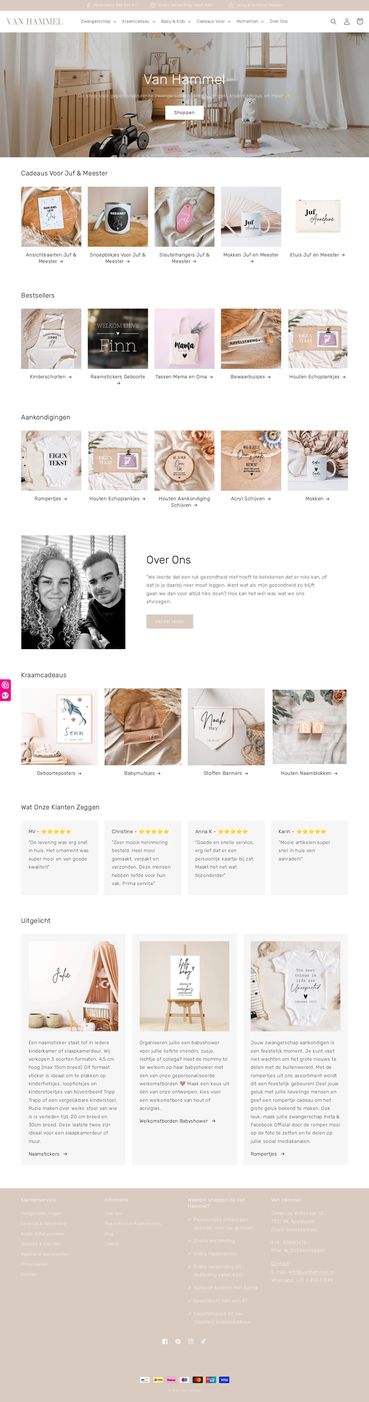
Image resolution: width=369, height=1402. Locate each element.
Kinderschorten (48, 377)
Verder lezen (169, 621)
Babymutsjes (139, 773)
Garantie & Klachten (41, 1243)
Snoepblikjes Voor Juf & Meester (118, 258)
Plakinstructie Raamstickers (133, 1223)
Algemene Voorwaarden (45, 1254)
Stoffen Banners (223, 773)
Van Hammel (191, 1390)
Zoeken (112, 1243)
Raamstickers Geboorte (117, 377)
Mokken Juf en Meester (251, 255)
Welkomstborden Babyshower (174, 1121)
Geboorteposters (56, 773)
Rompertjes (48, 499)
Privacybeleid (34, 1264)
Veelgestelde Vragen (41, 1213)
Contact (29, 1274)
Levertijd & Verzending (44, 1223)
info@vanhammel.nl (311, 1272)
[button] (98, 21)
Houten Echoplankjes (314, 377)
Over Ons (114, 1213)
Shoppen (184, 112)
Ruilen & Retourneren (42, 1233)
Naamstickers (44, 1154)
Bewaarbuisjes (248, 377)
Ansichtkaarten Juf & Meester (51, 258)
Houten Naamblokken (306, 773)
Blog (109, 1233)
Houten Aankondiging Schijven (184, 502)
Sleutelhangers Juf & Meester (184, 258)
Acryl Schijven (248, 499)
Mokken (315, 499)
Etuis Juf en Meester (314, 255)
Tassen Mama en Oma (181, 377)
